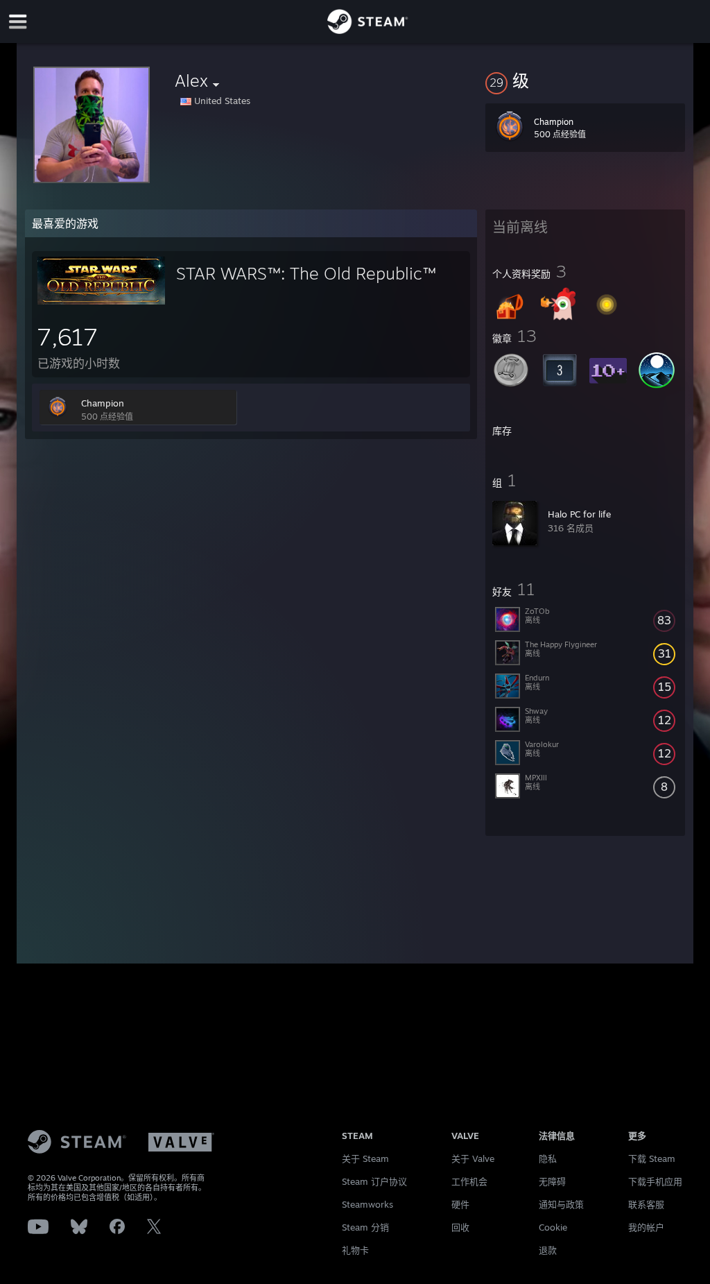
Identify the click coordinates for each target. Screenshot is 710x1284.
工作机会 (469, 1181)
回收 (460, 1227)
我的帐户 (646, 1227)
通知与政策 (561, 1204)
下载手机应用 (655, 1181)
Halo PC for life (579, 514)
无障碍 (552, 1181)
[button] (585, 80)
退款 (548, 1250)
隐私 (548, 1158)
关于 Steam (365, 1158)
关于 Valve (472, 1158)
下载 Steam (651, 1158)
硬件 (460, 1204)
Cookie (553, 1227)
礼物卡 (355, 1250)
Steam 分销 (365, 1227)
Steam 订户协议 (374, 1181)
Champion (102, 403)
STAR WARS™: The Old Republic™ (306, 273)
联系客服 (646, 1204)
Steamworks (367, 1204)
